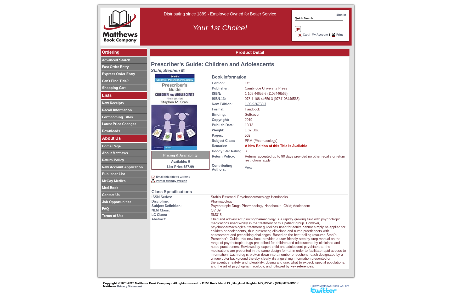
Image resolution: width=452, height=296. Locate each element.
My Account (320, 34)
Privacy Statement (129, 286)
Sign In (341, 14)
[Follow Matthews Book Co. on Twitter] (323, 292)
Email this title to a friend (172, 176)
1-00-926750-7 (255, 104)
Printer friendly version (171, 180)
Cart (305, 34)
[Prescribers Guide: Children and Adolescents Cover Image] (174, 112)
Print (339, 34)
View (248, 167)
